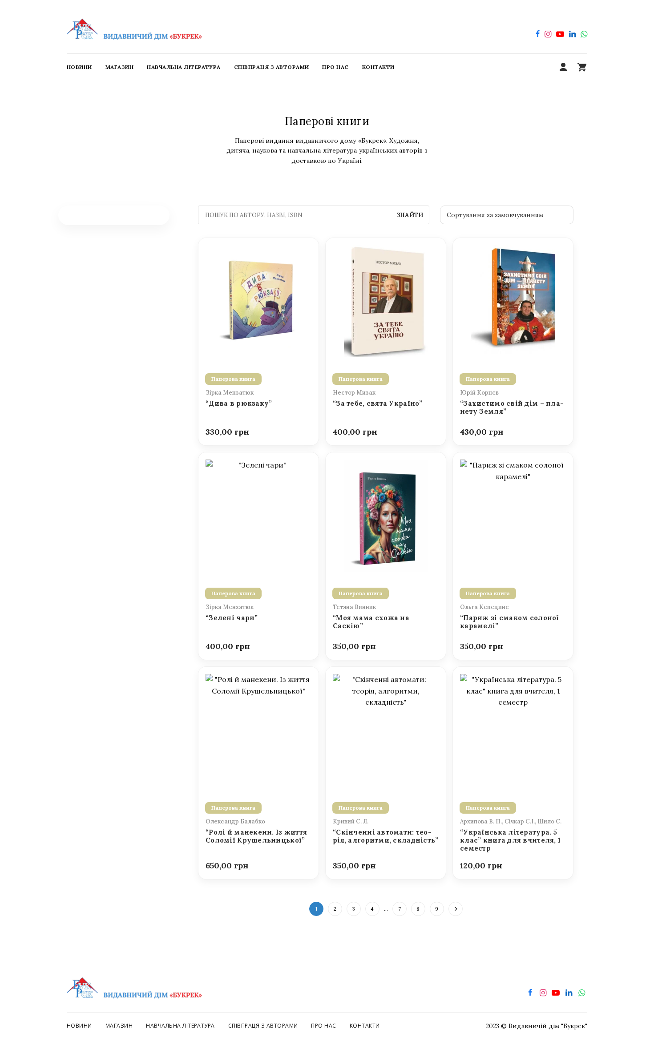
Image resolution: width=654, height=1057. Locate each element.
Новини (79, 1025)
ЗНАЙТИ (409, 215)
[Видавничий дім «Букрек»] (134, 26)
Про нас (323, 1025)
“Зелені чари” (232, 618)
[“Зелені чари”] (258, 514)
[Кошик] (582, 67)
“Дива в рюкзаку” (239, 403)
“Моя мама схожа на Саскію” (371, 622)
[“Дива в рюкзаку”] (258, 300)
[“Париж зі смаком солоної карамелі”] (513, 514)
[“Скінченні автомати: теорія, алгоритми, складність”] (386, 729)
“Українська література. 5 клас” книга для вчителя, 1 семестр (510, 840)
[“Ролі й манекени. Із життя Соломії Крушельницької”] (258, 729)
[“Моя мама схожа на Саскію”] (386, 514)
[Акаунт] (563, 67)
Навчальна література (180, 1025)
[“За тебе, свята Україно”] (386, 300)
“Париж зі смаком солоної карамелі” (509, 622)
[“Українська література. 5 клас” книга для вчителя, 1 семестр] (513, 729)
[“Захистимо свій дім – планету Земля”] (513, 300)
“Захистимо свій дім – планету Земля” (512, 407)
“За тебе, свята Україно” (378, 403)
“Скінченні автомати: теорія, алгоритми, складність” (386, 836)
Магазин (119, 1025)
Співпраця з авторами (263, 1025)
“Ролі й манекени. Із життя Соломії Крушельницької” (256, 836)
